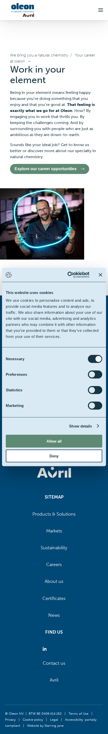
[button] (100, 10)
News (54, 615)
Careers (54, 564)
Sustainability (54, 547)
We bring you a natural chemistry (39, 55)
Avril (54, 680)
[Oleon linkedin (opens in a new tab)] (45, 649)
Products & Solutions (54, 514)
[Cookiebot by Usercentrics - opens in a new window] (67, 275)
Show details (80, 426)
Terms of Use (78, 713)
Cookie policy (33, 719)
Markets (54, 531)
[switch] (95, 375)
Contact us (54, 663)
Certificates (54, 598)
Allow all (54, 441)
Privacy (10, 719)
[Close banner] (100, 275)
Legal (54, 719)
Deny (54, 456)
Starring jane (54, 725)
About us (54, 581)
